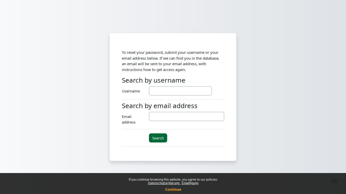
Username (131, 90)
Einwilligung (190, 183)
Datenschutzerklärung (164, 183)
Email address (129, 119)
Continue (173, 189)
